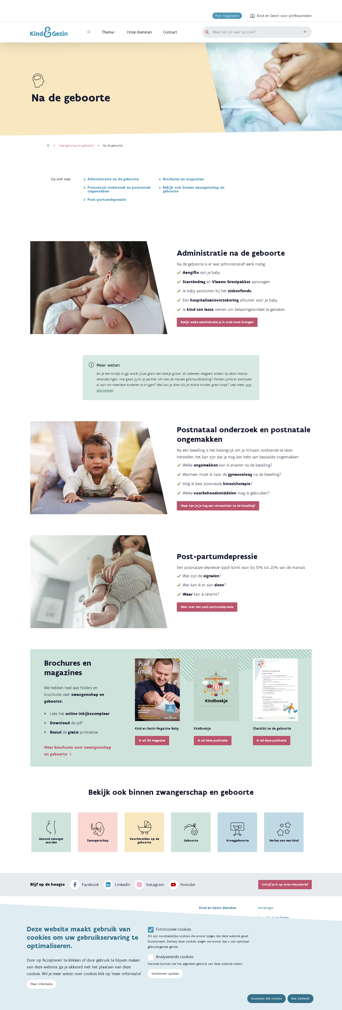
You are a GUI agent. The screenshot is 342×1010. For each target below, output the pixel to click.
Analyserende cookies (174, 956)
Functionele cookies (173, 929)
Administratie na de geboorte (113, 179)
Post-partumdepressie (106, 199)
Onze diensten (139, 32)
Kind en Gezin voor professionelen (284, 15)
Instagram (155, 884)
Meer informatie (41, 984)
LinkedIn (122, 884)
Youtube (187, 884)
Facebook (90, 884)
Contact (170, 32)
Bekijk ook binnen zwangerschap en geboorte (193, 189)
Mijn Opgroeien (227, 15)
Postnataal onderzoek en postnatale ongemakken (119, 189)
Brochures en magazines (183, 179)
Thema (107, 32)
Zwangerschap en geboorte (76, 145)
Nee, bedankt (300, 998)
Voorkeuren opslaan (165, 974)
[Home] (48, 146)
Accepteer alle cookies (266, 998)
